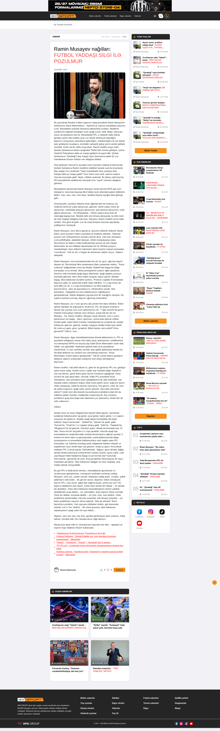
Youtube (139, 528)
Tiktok (162, 517)
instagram (150, 517)
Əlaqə (177, 708)
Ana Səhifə (105, 37)
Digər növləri (118, 703)
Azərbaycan (116, 37)
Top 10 (115, 713)
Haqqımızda (180, 703)
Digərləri (151, 416)
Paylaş (119, 570)
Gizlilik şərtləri (181, 698)
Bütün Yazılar (150, 150)
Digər (146, 708)
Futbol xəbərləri (110, 16)
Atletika (115, 698)
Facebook (139, 517)
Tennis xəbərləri (151, 703)
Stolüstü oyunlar (88, 713)
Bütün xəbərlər (95, 16)
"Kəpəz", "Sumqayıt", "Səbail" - (83, 542)
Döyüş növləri (87, 708)
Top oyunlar (86, 703)
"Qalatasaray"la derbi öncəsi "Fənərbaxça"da (80, 533)
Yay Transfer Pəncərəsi (62, 25)
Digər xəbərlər (125, 16)
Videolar (137, 16)
